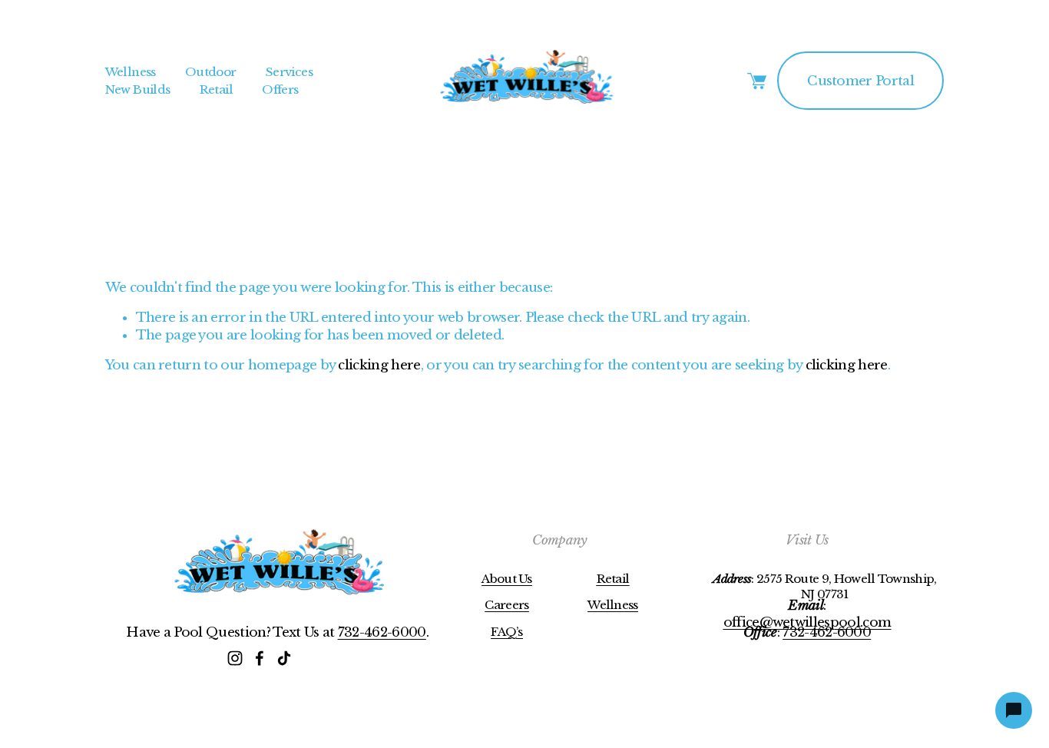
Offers (280, 89)
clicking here (379, 365)
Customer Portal (860, 81)
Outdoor (211, 72)
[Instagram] (235, 658)
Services (289, 72)
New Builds (137, 89)
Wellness (130, 72)
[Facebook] (259, 658)
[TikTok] (284, 658)
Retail (216, 89)
